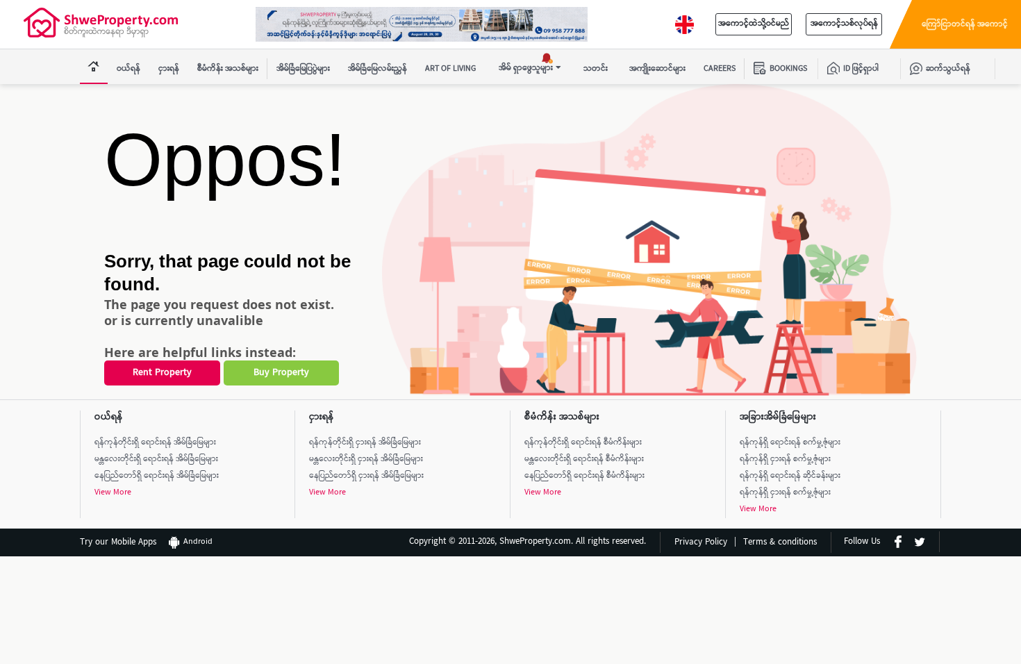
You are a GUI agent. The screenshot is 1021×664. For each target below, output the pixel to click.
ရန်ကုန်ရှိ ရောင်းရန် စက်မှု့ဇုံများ (790, 442)
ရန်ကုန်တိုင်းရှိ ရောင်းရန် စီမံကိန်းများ (583, 442)
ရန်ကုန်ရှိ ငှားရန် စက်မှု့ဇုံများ (785, 459)
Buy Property (281, 373)
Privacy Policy (700, 543)
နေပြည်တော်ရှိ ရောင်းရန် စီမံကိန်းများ (584, 476)
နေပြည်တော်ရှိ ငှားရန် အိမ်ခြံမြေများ (366, 476)
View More (112, 492)
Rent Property (162, 373)
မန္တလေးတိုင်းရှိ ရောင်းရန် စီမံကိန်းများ (584, 459)
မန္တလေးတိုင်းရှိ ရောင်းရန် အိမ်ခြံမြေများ (156, 459)
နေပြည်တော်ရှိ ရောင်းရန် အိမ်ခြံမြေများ (156, 476)
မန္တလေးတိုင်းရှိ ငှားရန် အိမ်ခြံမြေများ (366, 459)
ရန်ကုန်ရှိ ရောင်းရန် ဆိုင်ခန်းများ (790, 476)
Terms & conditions (780, 543)
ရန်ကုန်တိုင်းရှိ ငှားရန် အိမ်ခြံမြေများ (365, 442)
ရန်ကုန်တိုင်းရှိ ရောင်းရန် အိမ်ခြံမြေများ (155, 442)
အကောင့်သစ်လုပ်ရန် (844, 24)
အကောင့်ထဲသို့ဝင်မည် (753, 24)
